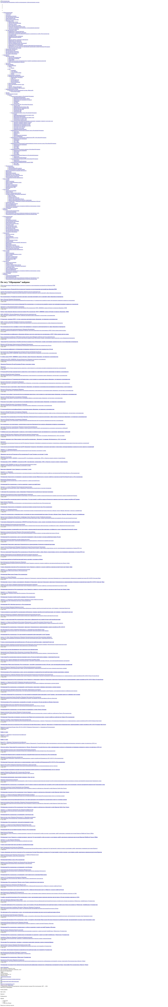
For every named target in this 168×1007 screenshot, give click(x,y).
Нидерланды (18, 877)
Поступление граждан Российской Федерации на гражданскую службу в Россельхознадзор (28, 33)
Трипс (8, 637)
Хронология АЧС (17, 111)
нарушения (15, 291)
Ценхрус (43, 674)
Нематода (12, 802)
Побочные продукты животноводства (14, 175)
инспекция (6, 712)
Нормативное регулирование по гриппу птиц (24, 117)
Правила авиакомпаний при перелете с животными (20, 200)
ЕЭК (32, 809)
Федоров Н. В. (20, 892)
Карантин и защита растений (29, 764)
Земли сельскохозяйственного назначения (23, 494)
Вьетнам (9, 922)
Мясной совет (23, 884)
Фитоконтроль (6, 914)
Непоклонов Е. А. (29, 622)
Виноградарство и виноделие (12, 176)
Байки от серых (4, 732)
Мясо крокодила (34, 652)
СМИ (29, 944)
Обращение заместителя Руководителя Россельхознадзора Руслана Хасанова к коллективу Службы (24, 454)
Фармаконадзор (35, 434)
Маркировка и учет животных (12, 174)
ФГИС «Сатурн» (4, 321)
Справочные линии (10, 202)
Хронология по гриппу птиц (20, 119)
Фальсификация (31, 862)
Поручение (27, 772)
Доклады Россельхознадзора (14, 23)
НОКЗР (23, 524)
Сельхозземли (21, 306)
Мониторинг (9, 171)
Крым (35, 464)
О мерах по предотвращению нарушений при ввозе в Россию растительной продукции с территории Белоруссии (27, 642)
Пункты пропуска (15, 79)
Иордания (33, 516)
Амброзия (13, 674)
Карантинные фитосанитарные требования (27, 584)
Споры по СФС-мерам (16, 72)
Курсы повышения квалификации (8, 336)
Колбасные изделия (19, 607)
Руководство (8, 13)
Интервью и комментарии (11, 184)
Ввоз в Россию (11, 195)
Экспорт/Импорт (9, 64)
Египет (9, 486)
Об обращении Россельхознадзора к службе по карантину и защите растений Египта (20, 484)
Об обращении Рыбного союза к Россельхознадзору (13, 859)
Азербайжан (15, 907)
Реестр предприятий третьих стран (16, 84)
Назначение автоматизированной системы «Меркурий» (20, 90)
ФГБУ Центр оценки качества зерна (24, 336)
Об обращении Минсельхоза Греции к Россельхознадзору (14, 574)
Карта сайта (10, 985)
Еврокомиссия (24, 546)
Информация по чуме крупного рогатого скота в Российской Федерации (27, 130)
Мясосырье (12, 772)
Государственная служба (11, 30)
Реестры (7, 92)
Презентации (11, 167)
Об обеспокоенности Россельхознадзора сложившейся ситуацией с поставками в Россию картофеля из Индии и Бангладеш (30, 702)
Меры (38, 659)
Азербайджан (24, 516)
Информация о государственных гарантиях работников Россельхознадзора (25, 45)
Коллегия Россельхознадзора (12, 19)
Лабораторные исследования (34, 689)
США (2, 899)
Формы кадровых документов (15, 42)
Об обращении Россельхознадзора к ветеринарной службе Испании (16, 867)
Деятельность (6, 55)
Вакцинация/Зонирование (19, 97)
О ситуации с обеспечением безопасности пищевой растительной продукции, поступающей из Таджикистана (26, 949)
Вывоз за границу (12, 196)
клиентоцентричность (17, 329)
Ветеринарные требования (14, 75)
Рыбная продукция (25, 539)
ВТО (9, 69)
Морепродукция (35, 854)
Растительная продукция (22, 486)
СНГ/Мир (16, 102)
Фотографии (16, 142)
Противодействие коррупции (12, 52)
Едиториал (13, 70)
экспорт (26, 944)
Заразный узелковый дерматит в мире (22, 123)
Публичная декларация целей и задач (16, 26)
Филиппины (20, 652)
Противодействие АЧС (19, 109)
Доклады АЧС (17, 105)
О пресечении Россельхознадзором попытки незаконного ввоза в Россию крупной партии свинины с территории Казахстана (30, 657)
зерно (2, 892)
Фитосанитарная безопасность (27, 464)
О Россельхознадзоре (8, 12)
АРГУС (10, 66)
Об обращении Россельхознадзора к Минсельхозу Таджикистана (16, 957)
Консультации (30, 697)
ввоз (1, 629)
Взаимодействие (23, 862)
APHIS (21, 899)
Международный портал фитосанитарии (10, 981)
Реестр (2, 299)
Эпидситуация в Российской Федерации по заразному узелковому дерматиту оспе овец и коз (32, 121)
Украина (5, 501)
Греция (9, 577)
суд (6, 306)
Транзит (10, 85)
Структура (8, 14)
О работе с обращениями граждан (13, 193)
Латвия (6, 546)
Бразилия (3, 667)
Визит (19, 516)
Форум (12, 67)
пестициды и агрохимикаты (25, 321)
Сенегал (29, 516)
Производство (34, 351)
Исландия (8, 539)
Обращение (20, 291)
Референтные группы (13, 21)
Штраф (7, 374)
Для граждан (6, 189)
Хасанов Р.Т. (9, 456)
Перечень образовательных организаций (17, 43)
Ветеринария (3, 479)
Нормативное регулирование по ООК (22, 125)
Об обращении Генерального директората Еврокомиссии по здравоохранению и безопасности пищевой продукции (28, 544)
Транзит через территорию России (16, 198)
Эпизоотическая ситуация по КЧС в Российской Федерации (24, 158)
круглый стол (17, 464)
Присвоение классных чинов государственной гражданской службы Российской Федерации (29, 46)
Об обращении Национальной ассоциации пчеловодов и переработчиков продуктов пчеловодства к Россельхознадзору (29, 754)
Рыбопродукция (11, 546)
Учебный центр (4, 359)
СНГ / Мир (16, 141)
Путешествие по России (13, 197)
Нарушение (10, 344)
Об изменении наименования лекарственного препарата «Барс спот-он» (18, 777)
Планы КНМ (11, 59)
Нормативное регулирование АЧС (21, 108)
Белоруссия (28, 351)
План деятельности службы (14, 25)
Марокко (2, 516)
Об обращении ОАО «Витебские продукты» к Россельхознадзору (16, 604)
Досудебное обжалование (11, 53)
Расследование (40, 622)
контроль (26, 426)
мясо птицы (8, 817)
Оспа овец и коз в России (19, 126)
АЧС (20, 727)
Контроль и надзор (10, 56)
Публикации (16, 101)
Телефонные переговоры (45, 516)
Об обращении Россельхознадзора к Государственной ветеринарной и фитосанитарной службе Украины (25, 634)
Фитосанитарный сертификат (28, 531)
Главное (7, 180)
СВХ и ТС (13, 78)
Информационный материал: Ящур (22, 98)
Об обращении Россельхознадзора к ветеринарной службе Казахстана (17, 814)
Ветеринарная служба (26, 824)
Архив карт (16, 131)
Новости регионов (10, 181)
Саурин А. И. (3, 584)
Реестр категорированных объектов (16, 62)
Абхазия (15, 516)
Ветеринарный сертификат (31, 659)
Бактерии (26, 922)
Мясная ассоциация (38, 599)
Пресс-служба (6, 178)
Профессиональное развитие (14, 37)
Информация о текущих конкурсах (16, 31)
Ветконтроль (3, 539)
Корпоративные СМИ (11, 187)
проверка (3, 291)
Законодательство (17, 344)
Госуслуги (8, 63)
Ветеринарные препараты (20, 351)
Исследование (21, 622)
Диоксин (10, 944)
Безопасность (24, 359)
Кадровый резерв (12, 34)
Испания (11, 869)
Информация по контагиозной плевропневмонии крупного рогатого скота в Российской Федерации (33, 143)
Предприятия (21, 944)
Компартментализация (11, 172)
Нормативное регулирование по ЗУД (22, 124)
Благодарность (21, 599)
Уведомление (42, 546)
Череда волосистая (25, 674)
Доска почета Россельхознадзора (15, 44)
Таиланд (32, 599)
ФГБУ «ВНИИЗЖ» (5, 314)
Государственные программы (12, 17)
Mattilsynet (20, 794)
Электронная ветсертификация (19, 734)
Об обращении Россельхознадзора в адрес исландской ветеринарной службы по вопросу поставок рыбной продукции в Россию (31, 536)
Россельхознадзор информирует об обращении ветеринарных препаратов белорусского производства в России (27, 349)
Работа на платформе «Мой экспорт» (16, 88)
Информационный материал (20, 129)
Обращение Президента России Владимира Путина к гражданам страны (18, 364)
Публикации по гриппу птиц (20, 118)
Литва (10, 712)
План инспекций (12, 83)
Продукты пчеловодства (17, 757)
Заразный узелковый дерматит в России (23, 122)
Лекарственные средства (10, 554)
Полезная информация (11, 204)
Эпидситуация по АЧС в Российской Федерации (22, 104)
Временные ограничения (6, 531)
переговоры (3, 426)
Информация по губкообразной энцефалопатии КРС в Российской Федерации (28, 137)
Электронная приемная (13, 29)
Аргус (6, 659)
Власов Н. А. (3, 734)
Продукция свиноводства (25, 719)
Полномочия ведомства (11, 16)
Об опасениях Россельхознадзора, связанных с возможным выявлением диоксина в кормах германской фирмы (27, 942)
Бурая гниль (17, 562)
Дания (12, 719)
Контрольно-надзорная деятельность (30, 554)
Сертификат (8, 719)
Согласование (27, 652)
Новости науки (9, 183)
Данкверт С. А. (4, 449)
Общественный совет (10, 18)
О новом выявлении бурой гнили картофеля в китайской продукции (17, 844)
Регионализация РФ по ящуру (15, 168)
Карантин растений (29, 704)
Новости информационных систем (13, 182)
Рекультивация (11, 306)
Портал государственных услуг (8, 983)
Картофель (12, 562)
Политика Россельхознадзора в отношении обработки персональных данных (23, 206)
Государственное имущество (12, 51)
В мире (15, 114)
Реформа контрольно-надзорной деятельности (16, 170)
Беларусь (15, 449)
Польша (2, 712)
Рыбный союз (16, 862)
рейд (17, 772)
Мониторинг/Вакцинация (19, 116)
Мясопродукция (27, 869)
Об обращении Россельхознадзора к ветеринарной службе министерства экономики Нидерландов (24, 874)
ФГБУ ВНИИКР (9, 464)
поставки (30, 486)
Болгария (14, 531)
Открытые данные (12, 24)
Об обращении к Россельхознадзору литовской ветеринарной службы (17, 822)
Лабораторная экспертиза (23, 614)
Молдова (3, 524)
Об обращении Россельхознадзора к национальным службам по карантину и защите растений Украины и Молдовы (28, 927)
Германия (3, 944)
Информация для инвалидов (14, 40)
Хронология (16, 103)
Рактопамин (24, 689)
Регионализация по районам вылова (16, 169)
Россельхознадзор (4, 351)
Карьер (16, 306)
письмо (29, 546)
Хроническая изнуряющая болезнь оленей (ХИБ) (22, 162)
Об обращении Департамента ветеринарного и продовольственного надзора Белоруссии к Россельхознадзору (26, 506)
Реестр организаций (15, 82)
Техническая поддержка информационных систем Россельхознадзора (21, 214)
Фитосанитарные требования (45, 637)
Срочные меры (21, 772)
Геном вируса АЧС (48, 622)
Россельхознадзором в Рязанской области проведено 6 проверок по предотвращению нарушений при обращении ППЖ (29, 289)
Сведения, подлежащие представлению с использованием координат (23, 27)
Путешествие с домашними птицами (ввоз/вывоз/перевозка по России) (24, 201)
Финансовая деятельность (11, 49)
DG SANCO (9, 584)
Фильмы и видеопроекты (11, 185)
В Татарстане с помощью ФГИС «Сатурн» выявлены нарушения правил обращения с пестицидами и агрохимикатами (29, 319)
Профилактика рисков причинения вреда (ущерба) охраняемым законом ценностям (27, 60)
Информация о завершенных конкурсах (17, 32)
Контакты (8, 188)
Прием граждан (9, 191)
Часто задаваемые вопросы (12, 203)
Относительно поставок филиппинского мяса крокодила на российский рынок (19, 649)
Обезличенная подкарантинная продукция (57, 644)
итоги (14, 749)
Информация (16, 132)
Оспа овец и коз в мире (19, 128)
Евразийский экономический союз (16, 76)
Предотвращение (9, 291)
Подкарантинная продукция (23, 569)
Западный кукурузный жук (29, 682)
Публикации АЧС (18, 110)
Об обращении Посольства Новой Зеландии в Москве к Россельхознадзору (18, 829)
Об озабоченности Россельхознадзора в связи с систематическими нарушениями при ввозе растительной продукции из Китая (30, 912)
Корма (2, 501)
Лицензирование (20, 749)
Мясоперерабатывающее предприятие (32, 667)
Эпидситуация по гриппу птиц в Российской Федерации (24, 112)
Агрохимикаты (14, 381)
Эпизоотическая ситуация (11, 93)
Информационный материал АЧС (21, 106)
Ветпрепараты (17, 299)
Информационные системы (12, 89)
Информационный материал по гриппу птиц (24, 115)
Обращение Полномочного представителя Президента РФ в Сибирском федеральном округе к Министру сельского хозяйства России (32, 889)
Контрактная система (10, 50)
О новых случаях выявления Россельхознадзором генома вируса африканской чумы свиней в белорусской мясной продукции (30, 619)
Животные (13, 899)
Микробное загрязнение (30, 817)
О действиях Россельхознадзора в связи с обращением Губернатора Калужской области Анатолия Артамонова (27, 491)
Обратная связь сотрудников (14, 47)
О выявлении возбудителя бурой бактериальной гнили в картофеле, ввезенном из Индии (22, 559)
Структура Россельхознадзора (12, 210)
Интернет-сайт (4, 344)
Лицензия (6, 299)
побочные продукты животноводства (32, 291)
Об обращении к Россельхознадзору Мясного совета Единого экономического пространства (22, 882)
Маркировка (31, 644)
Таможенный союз (5, 652)
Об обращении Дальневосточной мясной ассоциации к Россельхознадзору (18, 596)
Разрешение (13, 667)
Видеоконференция (32, 426)
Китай (2, 847)
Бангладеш (22, 704)
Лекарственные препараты (25, 434)
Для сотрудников (7, 208)
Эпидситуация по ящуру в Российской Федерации (22, 96)
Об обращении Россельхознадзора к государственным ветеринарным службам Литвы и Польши (23, 709)
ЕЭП (18, 884)
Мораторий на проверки (13, 58)
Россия (9, 95)
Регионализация (9, 165)
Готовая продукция (26, 712)
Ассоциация (8, 757)
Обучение (11, 314)
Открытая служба (10, 20)
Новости (16, 134)
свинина (16, 599)
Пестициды (3, 374)
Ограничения (4, 869)
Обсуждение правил (15, 91)
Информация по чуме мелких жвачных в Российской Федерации (25, 149)
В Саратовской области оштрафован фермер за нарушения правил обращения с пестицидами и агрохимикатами (27, 409)
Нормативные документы (17, 77)
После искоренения (18, 136)
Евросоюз (10, 682)
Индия (2, 562)
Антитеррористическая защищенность (14, 177)
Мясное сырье (41, 629)
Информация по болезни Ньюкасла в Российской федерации (24, 155)
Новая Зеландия (4, 832)
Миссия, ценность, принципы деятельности (18, 39)
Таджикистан (37, 907)
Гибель (17, 899)
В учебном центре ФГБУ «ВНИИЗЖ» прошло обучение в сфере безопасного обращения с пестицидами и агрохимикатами (29, 356)
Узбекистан (25, 907)
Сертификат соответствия (6, 329)
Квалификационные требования (15, 36)
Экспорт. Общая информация (15, 86)
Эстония (2, 546)
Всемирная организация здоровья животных (10, 979)
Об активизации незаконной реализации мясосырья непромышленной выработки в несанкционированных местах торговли (30, 769)
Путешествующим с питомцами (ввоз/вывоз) (16, 194)
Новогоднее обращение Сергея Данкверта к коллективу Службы (16, 469)
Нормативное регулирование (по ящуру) (23, 99)
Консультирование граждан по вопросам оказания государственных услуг (22, 213)
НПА (9, 38)
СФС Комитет (14, 71)
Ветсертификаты (12, 65)
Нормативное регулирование (20, 135)
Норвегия (10, 794)
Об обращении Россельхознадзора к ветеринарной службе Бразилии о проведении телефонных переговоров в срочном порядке (31, 687)
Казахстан (3, 659)
